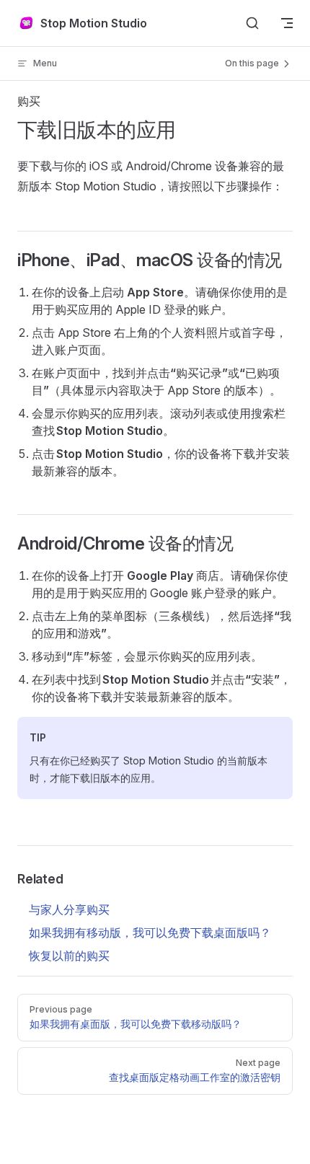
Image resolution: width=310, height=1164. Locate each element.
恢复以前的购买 (69, 955)
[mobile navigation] (287, 23)
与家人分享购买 (69, 909)
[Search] (252, 23)
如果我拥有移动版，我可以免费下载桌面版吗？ (150, 932)
